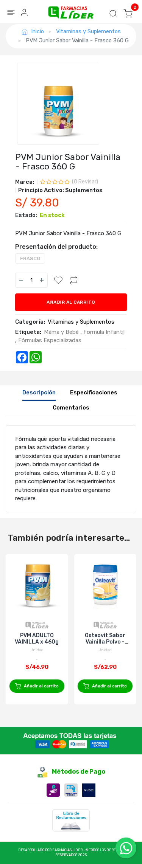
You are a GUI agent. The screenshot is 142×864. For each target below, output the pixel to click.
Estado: (26, 215)
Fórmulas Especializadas (49, 340)
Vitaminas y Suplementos (88, 31)
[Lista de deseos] (58, 280)
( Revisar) (85, 181)
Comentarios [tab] (71, 407)
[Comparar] (73, 280)
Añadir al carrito (71, 302)
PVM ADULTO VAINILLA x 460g (37, 638)
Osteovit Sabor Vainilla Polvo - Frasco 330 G (105, 638)
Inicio (37, 31)
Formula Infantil (104, 332)
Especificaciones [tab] (93, 392)
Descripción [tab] (39, 392)
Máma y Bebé (61, 332)
